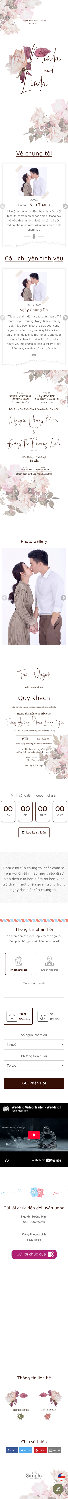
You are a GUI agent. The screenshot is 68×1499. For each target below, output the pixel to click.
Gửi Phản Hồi (34, 1083)
